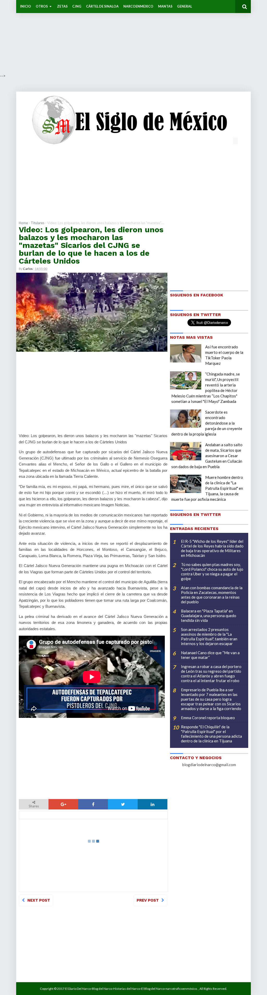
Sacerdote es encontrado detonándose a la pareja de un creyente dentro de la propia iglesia (206, 423)
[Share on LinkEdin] (152, 804)
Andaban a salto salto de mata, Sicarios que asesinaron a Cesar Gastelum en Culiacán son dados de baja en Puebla (206, 455)
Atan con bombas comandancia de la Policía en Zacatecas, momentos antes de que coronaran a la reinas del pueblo (211, 594)
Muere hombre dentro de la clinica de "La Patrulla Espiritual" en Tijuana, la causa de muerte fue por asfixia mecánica (207, 488)
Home (23, 223)
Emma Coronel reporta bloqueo (208, 717)
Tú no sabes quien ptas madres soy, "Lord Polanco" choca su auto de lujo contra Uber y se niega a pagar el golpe (212, 571)
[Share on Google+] (63, 804)
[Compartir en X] (123, 804)
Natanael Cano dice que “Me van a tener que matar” (210, 655)
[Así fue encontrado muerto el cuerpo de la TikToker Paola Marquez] (185, 353)
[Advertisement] (133, 36)
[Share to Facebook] (93, 804)
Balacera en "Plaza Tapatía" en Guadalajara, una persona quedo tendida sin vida (208, 616)
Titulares (37, 223)
